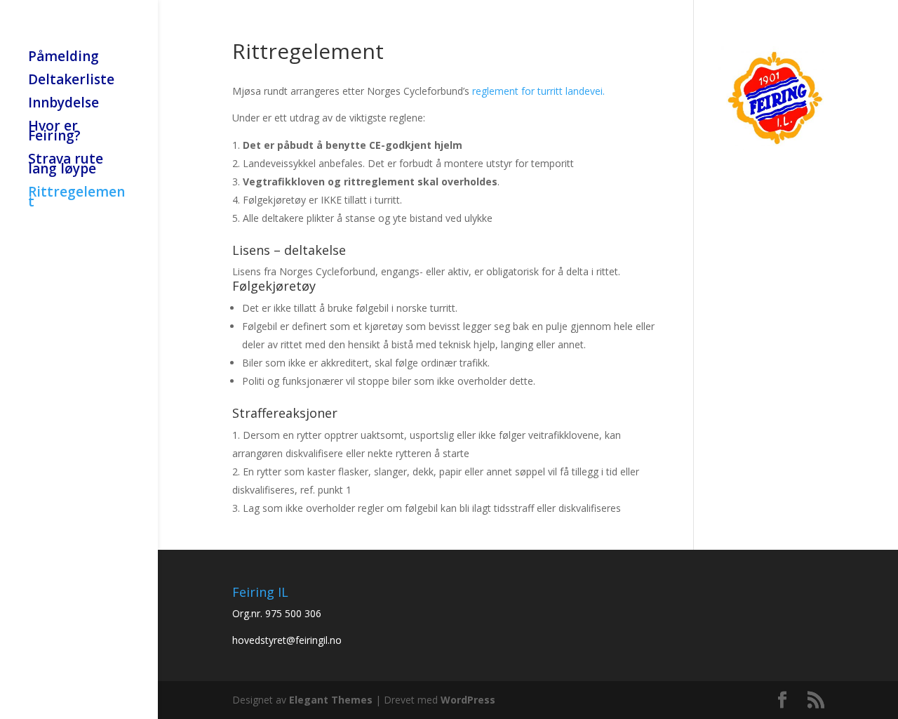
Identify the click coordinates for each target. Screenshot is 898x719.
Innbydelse (63, 105)
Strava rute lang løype (65, 166)
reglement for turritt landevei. (538, 91)
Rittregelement (76, 199)
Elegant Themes (331, 699)
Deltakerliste (71, 81)
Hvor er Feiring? (54, 133)
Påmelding (63, 58)
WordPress (468, 699)
